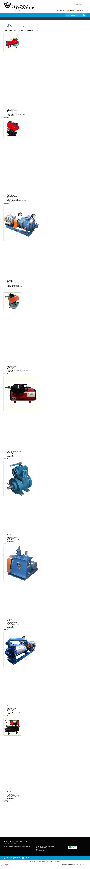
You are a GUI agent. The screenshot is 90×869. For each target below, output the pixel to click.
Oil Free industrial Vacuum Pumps (16, 716)
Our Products (35, 15)
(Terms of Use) (85, 864)
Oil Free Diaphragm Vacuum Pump (15, 291)
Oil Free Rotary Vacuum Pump (14, 119)
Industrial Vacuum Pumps (13, 459)
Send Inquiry (6, 117)
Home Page (9, 15)
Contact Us (46, 15)
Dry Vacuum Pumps (10, 205)
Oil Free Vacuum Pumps (12, 374)
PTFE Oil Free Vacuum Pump (13, 32)
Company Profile (21, 15)
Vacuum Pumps (9, 630)
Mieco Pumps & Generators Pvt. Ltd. (23, 8)
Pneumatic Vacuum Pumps (13, 544)
